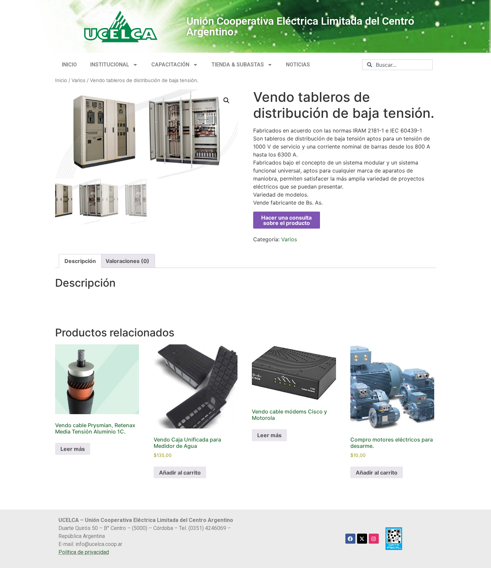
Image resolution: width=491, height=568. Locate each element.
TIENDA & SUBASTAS (237, 64)
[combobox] (397, 64)
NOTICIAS (298, 64)
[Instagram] (374, 539)
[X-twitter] (362, 539)
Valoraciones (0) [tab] (127, 261)
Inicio (61, 80)
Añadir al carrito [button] (180, 472)
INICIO (69, 64)
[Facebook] (350, 539)
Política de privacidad (83, 552)
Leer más (72, 449)
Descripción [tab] (80, 261)
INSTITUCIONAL (109, 64)
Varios (78, 80)
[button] (226, 100)
